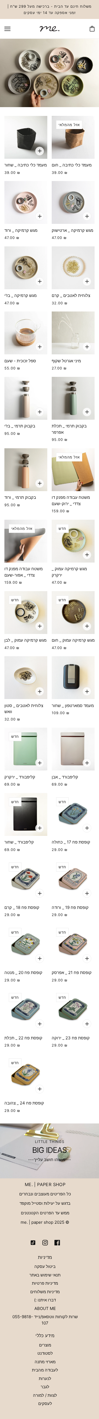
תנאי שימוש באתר (45, 1275)
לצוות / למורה (45, 1395)
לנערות (45, 1378)
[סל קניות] (92, 29)
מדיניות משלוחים (45, 1291)
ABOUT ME (45, 1308)
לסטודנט (45, 1353)
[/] (49, 28)
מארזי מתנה (45, 1361)
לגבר (45, 1386)
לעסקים (45, 1403)
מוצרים (45, 1345)
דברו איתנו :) (45, 1300)
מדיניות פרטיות (45, 1283)
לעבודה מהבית (45, 1370)
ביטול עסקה (45, 1266)
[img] (57, 1242)
